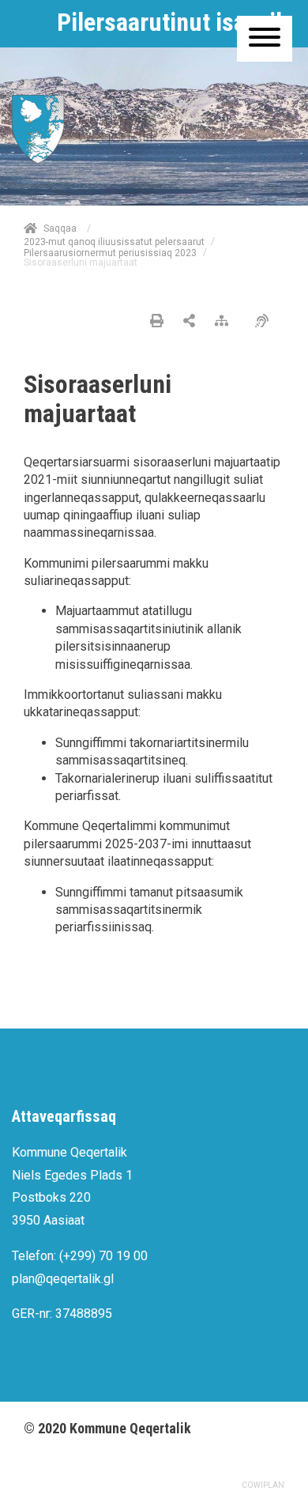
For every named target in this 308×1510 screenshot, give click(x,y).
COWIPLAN (263, 1485)
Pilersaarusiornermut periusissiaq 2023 (110, 252)
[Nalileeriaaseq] (225, 322)
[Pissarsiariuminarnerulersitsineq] (265, 322)
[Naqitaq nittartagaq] (156, 322)
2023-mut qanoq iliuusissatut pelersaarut (114, 241)
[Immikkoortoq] (189, 322)
